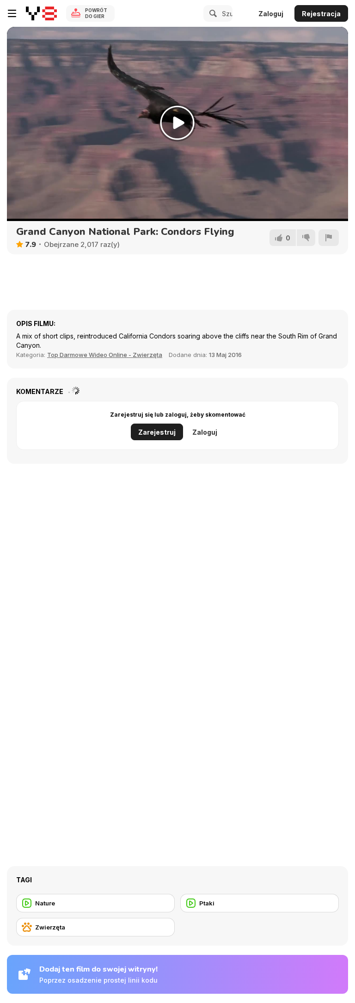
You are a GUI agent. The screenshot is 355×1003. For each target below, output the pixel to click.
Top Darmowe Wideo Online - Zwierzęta (104, 354)
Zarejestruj (157, 432)
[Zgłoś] (328, 237)
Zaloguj (270, 14)
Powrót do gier (96, 13)
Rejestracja (321, 14)
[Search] (211, 13)
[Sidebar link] (12, 13)
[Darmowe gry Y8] (41, 13)
